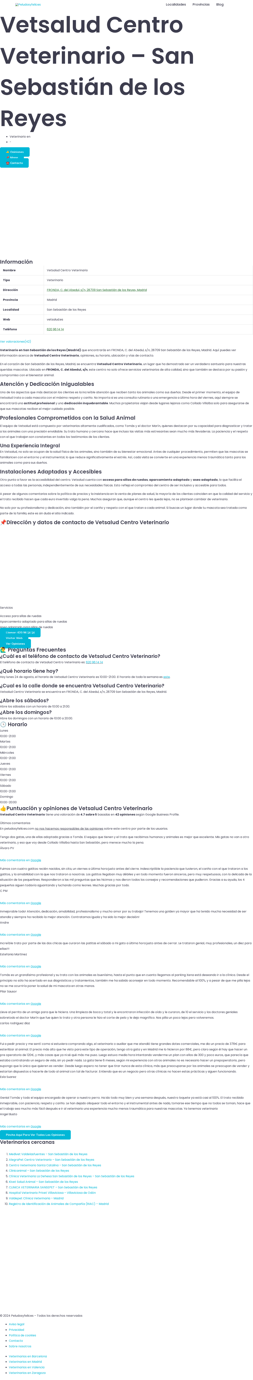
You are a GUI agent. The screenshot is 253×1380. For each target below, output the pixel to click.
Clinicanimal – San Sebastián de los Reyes (39, 1171)
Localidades (176, 4)
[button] (233, 4)
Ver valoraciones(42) (15, 341)
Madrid (17, 142)
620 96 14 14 (94, 662)
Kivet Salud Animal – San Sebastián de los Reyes (43, 1182)
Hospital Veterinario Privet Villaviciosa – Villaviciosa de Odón (52, 1193)
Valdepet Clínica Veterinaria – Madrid (36, 1198)
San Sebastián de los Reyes (50, 136)
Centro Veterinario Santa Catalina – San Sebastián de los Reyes (55, 1165)
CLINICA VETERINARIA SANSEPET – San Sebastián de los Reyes (53, 1187)
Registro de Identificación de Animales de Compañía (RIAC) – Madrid (59, 1204)
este (166, 677)
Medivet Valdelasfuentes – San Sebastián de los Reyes (48, 1154)
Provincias (201, 4)
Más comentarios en (20, 860)
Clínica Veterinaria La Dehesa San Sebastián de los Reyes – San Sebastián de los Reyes (71, 1176)
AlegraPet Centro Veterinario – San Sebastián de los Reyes (51, 1160)
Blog (220, 4)
